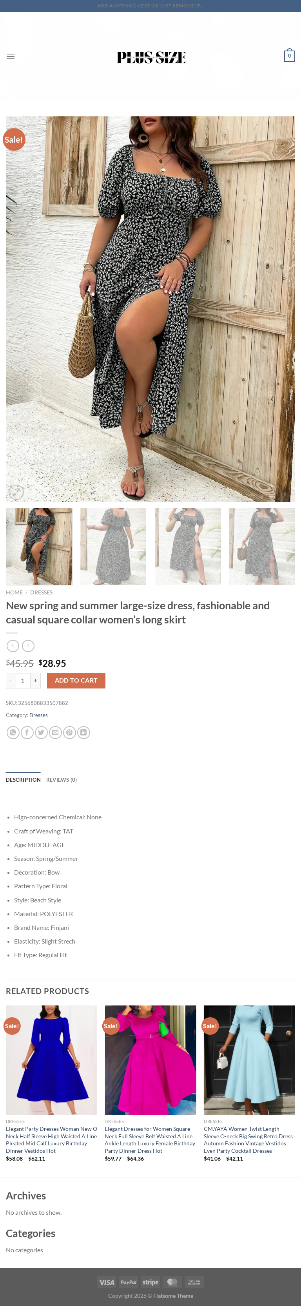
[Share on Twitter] (41, 732)
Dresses (41, 592)
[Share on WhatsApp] (13, 732)
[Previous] (22, 309)
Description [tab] (23, 780)
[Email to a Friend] (55, 732)
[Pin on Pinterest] (69, 732)
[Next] (279, 309)
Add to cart (76, 680)
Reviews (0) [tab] (61, 780)
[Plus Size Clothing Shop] (150, 56)
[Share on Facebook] (27, 732)
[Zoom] (16, 492)
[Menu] (10, 56)
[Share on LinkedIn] (83, 732)
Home (14, 592)
